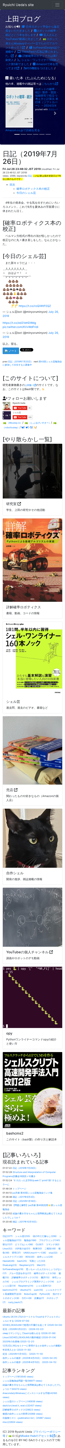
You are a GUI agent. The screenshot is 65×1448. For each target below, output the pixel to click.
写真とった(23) (37, 1261)
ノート (12, 351)
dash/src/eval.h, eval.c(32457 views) (22, 1405)
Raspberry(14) (25, 1285)
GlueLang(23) (10, 1265)
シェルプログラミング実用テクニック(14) (33, 1281)
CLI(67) (39, 1244)
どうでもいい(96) (24, 1244)
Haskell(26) (9, 1261)
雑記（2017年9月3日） (24, 1197)
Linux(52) (7, 1248)
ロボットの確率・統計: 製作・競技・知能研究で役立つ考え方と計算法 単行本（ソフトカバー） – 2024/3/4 (47, 97)
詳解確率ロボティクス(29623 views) (21, 1409)
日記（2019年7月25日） (20, 361)
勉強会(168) (30, 1240)
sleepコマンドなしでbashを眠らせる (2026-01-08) (29, 1333)
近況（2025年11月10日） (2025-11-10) (23, 1354)
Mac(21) (41, 1265)
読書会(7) (39, 1298)
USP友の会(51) (22, 1248)
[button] (9, 113)
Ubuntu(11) (25, 1290)
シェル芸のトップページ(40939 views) (23, 1401)
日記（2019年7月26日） (24, 1168)
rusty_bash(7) (15, 1302)
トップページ (19, 1188)
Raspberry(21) (26, 1265)
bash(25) (22, 1261)
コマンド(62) (52, 1244)
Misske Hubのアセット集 (36, 1435)
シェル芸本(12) (43, 1285)
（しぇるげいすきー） (39, 423)
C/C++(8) (27, 1298)
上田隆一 (29, 385)
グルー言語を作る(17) (20, 1273)
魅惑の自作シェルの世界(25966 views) (23, 1414)
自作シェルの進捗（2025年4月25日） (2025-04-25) (30, 1358)
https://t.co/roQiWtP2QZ (35, 306)
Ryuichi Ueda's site (18, 5)
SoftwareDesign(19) (13, 1269)
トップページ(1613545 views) (18, 1376)
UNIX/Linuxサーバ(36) (34, 1252)
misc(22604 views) (13, 1422)
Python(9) (45, 1294)
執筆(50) (37, 1248)
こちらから (48, 83)
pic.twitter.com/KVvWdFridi (20, 327)
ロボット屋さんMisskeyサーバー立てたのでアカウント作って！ (31, 43)
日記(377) (8, 1236)
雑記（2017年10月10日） (25, 1221)
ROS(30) (29, 1257)
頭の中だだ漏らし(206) (45, 1236)
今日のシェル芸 (26, 193)
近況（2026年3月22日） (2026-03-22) (23, 1329)
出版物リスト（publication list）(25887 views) (27, 1418)
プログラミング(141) (49, 1240)
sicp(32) (53, 1252)
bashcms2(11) (10, 1290)
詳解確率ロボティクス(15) (25, 1277)
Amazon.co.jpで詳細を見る (22, 130)
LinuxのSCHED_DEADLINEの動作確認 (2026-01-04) (29, 1337)
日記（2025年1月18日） (25, 1201)
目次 (12, 184)
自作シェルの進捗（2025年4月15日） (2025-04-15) (30, 1362)
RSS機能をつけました (40, 68)
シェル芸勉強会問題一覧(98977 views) (22, 1380)
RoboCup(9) (30, 1294)
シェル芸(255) (22, 1236)
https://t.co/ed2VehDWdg (19, 322)
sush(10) (38, 1290)
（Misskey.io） (14, 423)
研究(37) (16, 1252)
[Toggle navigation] (57, 4)
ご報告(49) (50, 1248)
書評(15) (45, 1277)
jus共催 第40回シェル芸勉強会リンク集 (32, 1193)
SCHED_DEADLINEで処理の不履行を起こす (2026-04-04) (32, 1325)
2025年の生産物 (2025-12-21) (18, 1341)
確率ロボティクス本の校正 (33, 188)
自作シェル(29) (45, 1257)
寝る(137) (7, 1244)
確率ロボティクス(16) (45, 1273)
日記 (30, 176)
